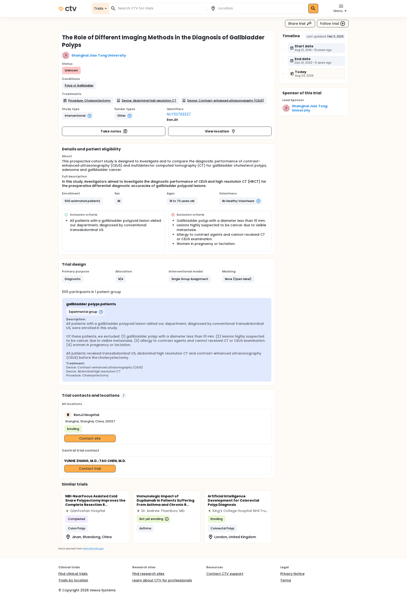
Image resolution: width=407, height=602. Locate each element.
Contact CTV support (224, 574)
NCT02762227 (179, 114)
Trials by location (73, 580)
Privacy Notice (292, 574)
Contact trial (90, 468)
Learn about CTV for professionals (162, 580)
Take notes (111, 131)
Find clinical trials (73, 574)
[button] (79, 85)
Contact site (90, 438)
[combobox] (161, 8)
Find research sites (148, 574)
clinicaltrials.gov (93, 548)
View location (217, 131)
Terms (285, 580)
